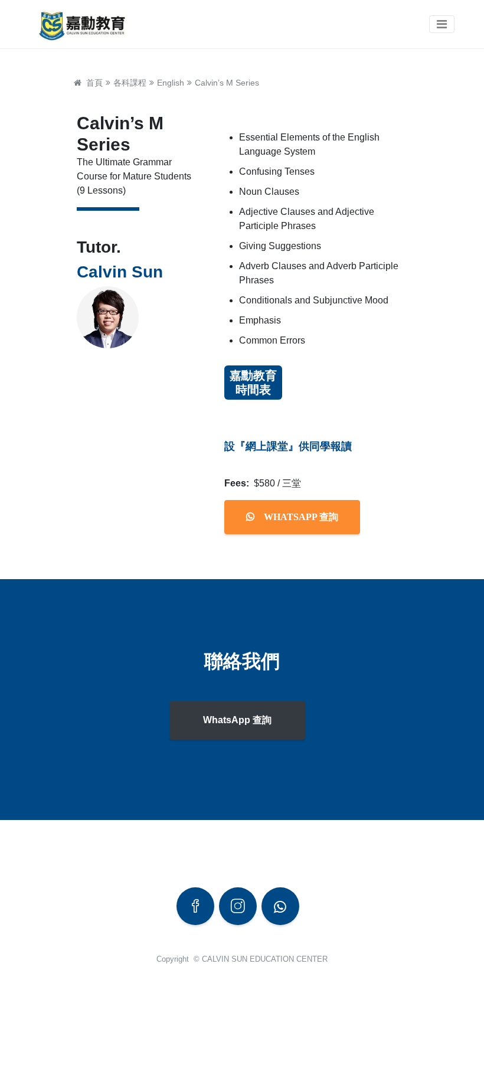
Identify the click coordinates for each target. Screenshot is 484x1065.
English (170, 82)
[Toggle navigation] (441, 24)
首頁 (92, 83)
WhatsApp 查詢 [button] (237, 720)
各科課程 (129, 83)
